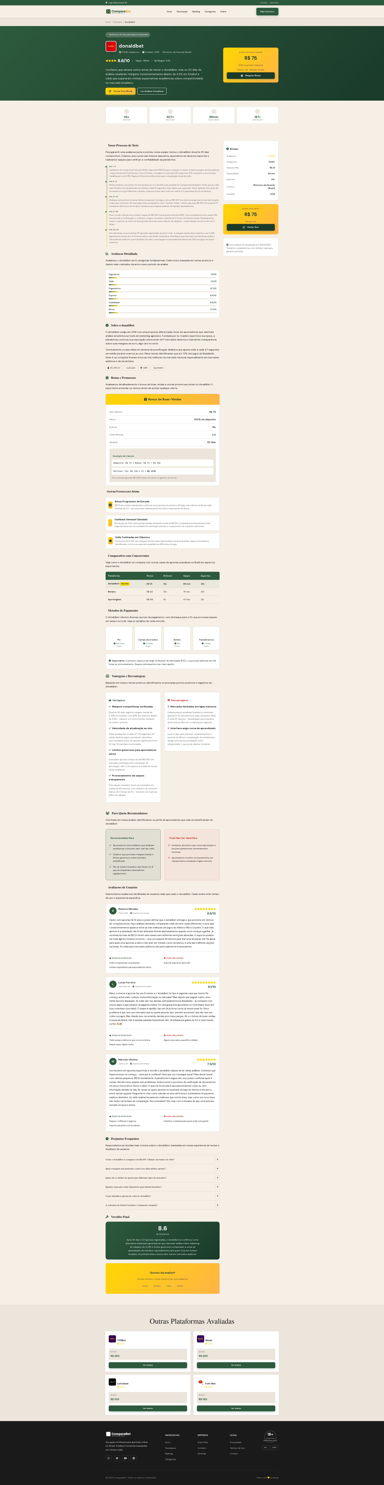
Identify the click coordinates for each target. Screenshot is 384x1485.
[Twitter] (117, 1458)
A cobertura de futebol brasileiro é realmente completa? (132, 1205)
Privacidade (235, 1442)
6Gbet (145, 1286)
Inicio (169, 11)
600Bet (157, 1286)
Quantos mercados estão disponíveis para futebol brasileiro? (134, 1186)
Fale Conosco (267, 11)
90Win (180, 1286)
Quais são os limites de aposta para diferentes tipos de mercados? (136, 1177)
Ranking (196, 11)
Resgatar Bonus (253, 75)
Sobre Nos (274, 2)
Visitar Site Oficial (122, 91)
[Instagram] (109, 1458)
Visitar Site (253, 227)
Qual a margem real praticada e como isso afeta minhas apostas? (136, 1168)
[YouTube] (125, 1458)
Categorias (210, 11)
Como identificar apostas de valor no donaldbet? (128, 1195)
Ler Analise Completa (152, 91)
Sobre (223, 11)
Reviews (118, 22)
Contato (263, 2)
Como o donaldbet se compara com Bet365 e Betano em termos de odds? (140, 1159)
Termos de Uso (237, 1448)
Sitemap (202, 1453)
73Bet (169, 1286)
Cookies (234, 1453)
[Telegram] (134, 1458)
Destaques (182, 11)
